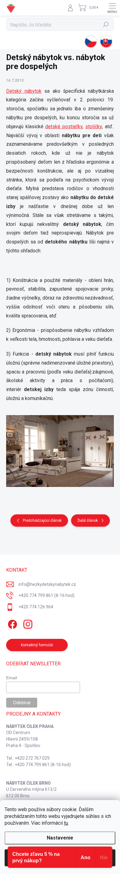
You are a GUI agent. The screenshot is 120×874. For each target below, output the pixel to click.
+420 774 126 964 (35, 606)
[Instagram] (27, 623)
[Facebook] (11, 623)
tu (66, 823)
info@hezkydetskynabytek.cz (47, 584)
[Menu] (112, 7)
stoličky (93, 126)
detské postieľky (63, 126)
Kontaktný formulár (37, 645)
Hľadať (106, 24)
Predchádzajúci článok (42, 520)
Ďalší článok (88, 520)
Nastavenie (60, 838)
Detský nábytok (24, 91)
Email (11, 677)
